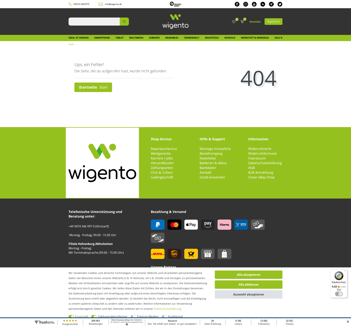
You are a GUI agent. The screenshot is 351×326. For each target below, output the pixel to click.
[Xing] (271, 4)
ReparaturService (164, 148)
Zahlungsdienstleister (113, 316)
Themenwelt (191, 37)
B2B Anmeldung (260, 172)
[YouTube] (254, 4)
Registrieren (273, 21)
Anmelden (255, 21)
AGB (251, 167)
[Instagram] (245, 4)
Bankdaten (208, 167)
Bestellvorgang (211, 153)
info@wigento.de (113, 4)
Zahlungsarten (162, 167)
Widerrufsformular (262, 153)
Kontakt (205, 172)
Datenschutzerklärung (265, 163)
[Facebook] (237, 4)
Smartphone (102, 37)
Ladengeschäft (162, 177)
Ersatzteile (212, 37)
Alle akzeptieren (249, 275)
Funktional (175, 316)
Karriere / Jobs (162, 158)
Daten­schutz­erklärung (167, 308)
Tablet (120, 37)
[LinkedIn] (262, 4)
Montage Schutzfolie (215, 148)
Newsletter (208, 158)
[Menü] (345, 271)
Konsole (229, 37)
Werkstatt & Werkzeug (255, 37)
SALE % (278, 37)
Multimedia (136, 37)
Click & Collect (162, 172)
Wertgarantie (161, 153)
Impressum (257, 158)
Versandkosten (162, 163)
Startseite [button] (88, 87)
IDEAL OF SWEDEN (79, 37)
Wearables (171, 37)
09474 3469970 (81, 4)
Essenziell (81, 316)
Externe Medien (148, 316)
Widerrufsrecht (259, 148)
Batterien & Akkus (213, 163)
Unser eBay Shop (261, 177)
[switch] (339, 294)
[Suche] (124, 22)
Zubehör (154, 37)
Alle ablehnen (249, 285)
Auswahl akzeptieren (248, 294)
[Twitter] (280, 4)
